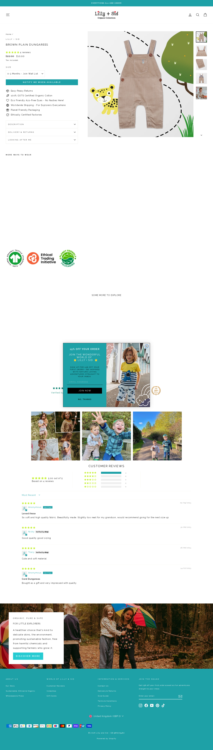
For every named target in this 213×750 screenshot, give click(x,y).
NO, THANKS (84, 399)
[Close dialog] (147, 346)
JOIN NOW (85, 391)
